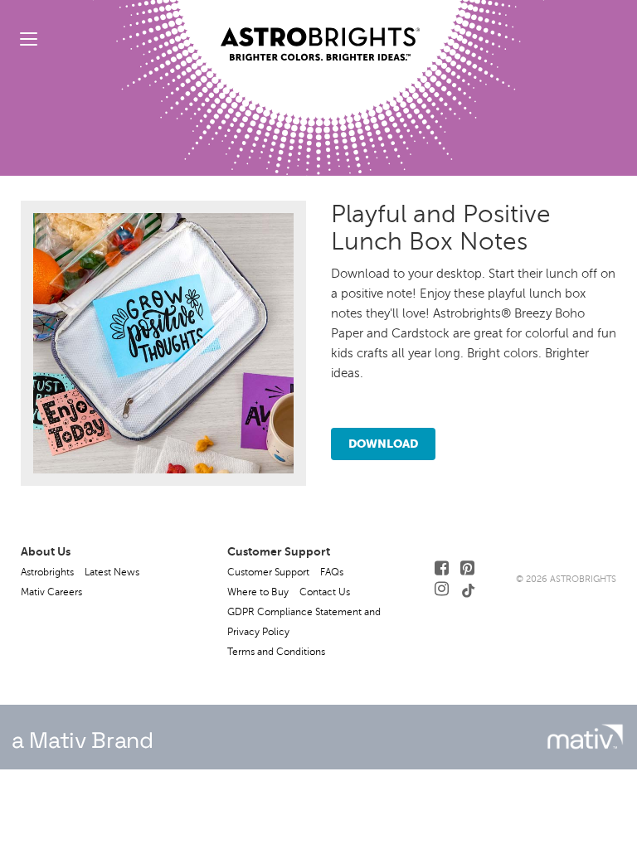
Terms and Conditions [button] (276, 651)
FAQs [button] (331, 572)
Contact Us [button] (324, 592)
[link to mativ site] (585, 736)
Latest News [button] (112, 572)
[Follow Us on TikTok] (468, 589)
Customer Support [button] (268, 572)
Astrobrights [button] (47, 572)
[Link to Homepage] (320, 30)
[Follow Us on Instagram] (442, 589)
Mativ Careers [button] (51, 592)
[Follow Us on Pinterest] (467, 568)
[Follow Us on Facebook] (442, 568)
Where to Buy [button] (258, 592)
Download (383, 443)
